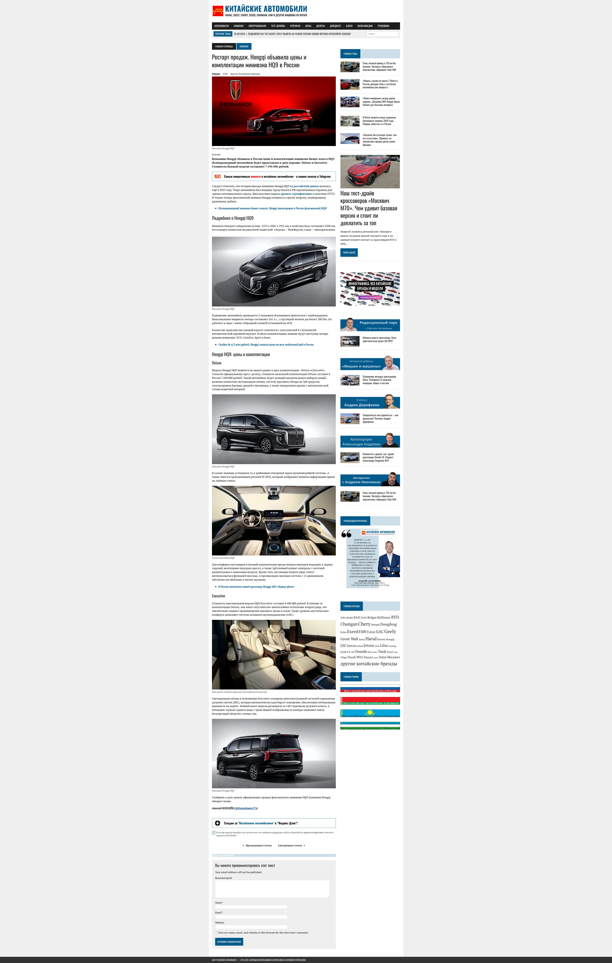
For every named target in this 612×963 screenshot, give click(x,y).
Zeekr (375, 658)
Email (218, 912)
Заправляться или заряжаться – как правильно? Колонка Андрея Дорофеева (380, 418)
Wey (360, 657)
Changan (348, 624)
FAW (225, 73)
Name (218, 902)
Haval (371, 639)
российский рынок (306, 186)
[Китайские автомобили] (306, 11)
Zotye (383, 657)
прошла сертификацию (296, 194)
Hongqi (390, 639)
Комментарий (223, 878)
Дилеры (320, 26)
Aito (343, 617)
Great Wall (349, 638)
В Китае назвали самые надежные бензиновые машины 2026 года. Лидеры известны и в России (379, 120)
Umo (396, 652)
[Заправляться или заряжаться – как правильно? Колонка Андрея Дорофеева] (350, 422)
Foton (371, 632)
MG (352, 652)
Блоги (349, 26)
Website (219, 922)
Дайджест (335, 26)
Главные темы (350, 53)
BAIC (357, 617)
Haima (362, 639)
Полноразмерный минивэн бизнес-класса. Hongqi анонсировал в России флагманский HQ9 (272, 208)
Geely (390, 631)
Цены (308, 26)
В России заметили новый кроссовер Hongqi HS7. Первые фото (256, 586)
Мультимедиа (365, 26)
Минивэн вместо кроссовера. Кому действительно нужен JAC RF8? (379, 339)
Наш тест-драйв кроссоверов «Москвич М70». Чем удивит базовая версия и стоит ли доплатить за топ (368, 208)
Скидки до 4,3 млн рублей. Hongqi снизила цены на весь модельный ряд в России (266, 344)
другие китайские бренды (245, 73)
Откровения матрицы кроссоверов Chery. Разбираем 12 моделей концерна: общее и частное (379, 380)
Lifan (384, 645)
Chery (364, 624)
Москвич (393, 657)
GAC (380, 631)
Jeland (360, 645)
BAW (364, 617)
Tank (382, 651)
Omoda (361, 651)
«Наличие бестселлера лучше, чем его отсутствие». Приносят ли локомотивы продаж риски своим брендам (380, 140)
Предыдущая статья (259, 845)
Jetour (369, 645)
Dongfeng (388, 624)
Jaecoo (351, 645)
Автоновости (221, 26)
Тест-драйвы (278, 26)
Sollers (374, 652)
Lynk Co (345, 652)
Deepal (375, 624)
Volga (343, 657)
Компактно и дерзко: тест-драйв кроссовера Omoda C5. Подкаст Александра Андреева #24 (378, 457)
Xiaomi (368, 657)
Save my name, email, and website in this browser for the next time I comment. (263, 932)
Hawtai (381, 639)
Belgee (372, 617)
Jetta (377, 645)
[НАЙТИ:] (382, 33)
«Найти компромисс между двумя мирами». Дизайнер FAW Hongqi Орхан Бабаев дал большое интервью (381, 101)
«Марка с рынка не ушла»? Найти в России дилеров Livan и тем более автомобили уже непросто (380, 84)
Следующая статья (290, 845)
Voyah (351, 657)
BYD (395, 617)
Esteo (343, 632)
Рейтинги (295, 26)
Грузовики (383, 26)
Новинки (239, 26)
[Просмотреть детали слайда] (274, 176)
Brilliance (384, 617)
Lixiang (392, 645)
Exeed (352, 631)
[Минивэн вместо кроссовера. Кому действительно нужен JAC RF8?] (350, 344)
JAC (343, 645)
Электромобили (257, 26)
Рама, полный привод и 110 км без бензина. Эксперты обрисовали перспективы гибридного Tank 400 (379, 66)
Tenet (390, 652)
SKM (370, 652)
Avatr (349, 617)
